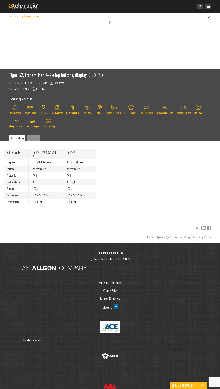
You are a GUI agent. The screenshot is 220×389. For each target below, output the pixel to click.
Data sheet (59, 83)
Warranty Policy (110, 291)
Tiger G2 (160, 237)
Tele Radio (151, 237)
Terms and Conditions (110, 298)
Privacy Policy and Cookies (110, 283)
